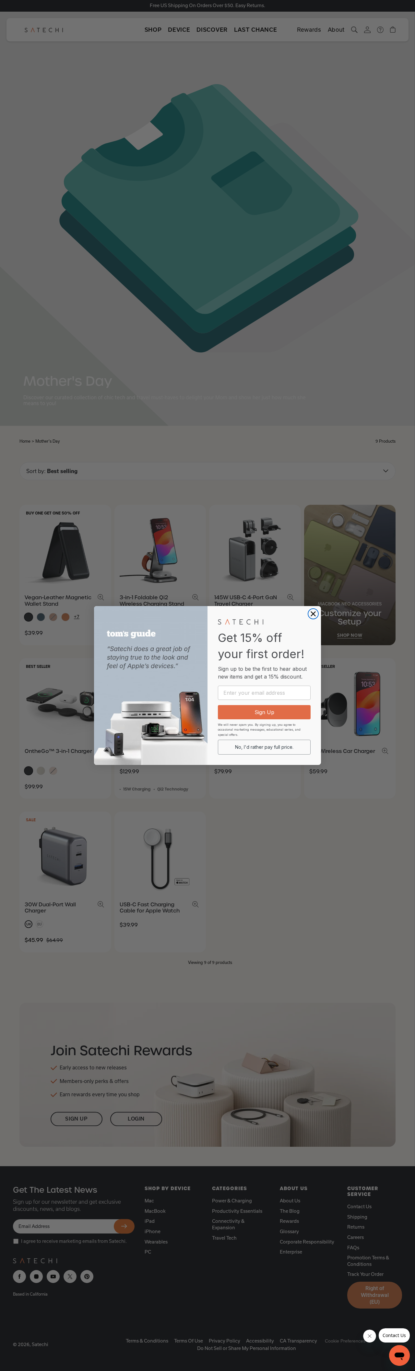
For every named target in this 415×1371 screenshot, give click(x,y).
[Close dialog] (313, 614)
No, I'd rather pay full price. (264, 747)
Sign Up (264, 712)
